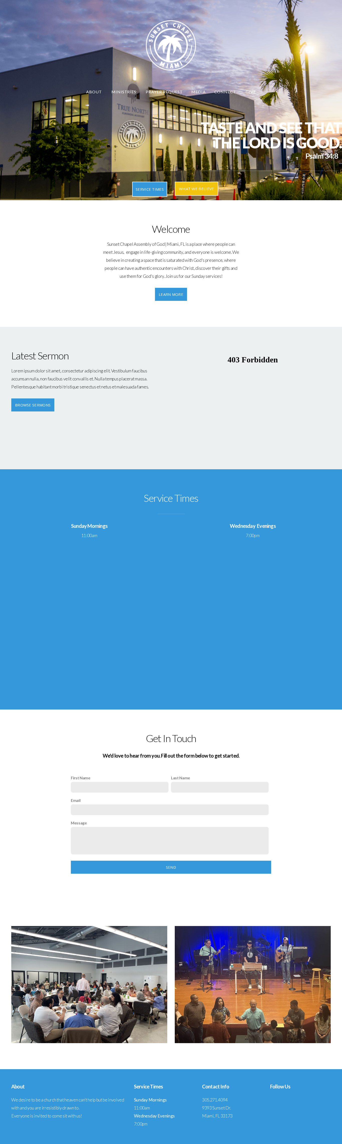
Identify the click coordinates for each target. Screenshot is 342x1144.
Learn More (171, 294)
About (94, 91)
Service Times (150, 189)
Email (75, 800)
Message (79, 822)
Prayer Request (164, 91)
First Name (80, 777)
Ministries (124, 91)
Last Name (180, 777)
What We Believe (196, 188)
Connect (225, 91)
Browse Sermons (33, 404)
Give (251, 91)
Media (198, 91)
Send (171, 867)
